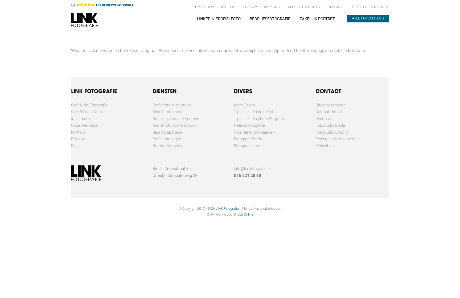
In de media (81, 118)
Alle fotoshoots (304, 7)
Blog (75, 146)
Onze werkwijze (84, 125)
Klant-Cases (244, 105)
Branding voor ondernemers (176, 118)
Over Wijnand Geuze (88, 111)
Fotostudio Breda (330, 125)
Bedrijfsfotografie (270, 19)
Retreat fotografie (168, 146)
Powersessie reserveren (336, 139)
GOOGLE (128, 5)
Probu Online (243, 214)
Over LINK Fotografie (89, 105)
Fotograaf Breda (248, 139)
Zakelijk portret (317, 19)
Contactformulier (330, 111)
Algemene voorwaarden (254, 132)
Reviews (227, 7)
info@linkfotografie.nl (252, 168)
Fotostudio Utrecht (331, 132)
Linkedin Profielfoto (219, 19)
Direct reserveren (330, 105)
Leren (248, 7)
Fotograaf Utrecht (249, 146)
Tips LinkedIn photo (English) (259, 118)
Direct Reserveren (370, 7)
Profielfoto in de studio (172, 105)
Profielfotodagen (167, 139)
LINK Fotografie (227, 208)
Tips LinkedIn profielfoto (255, 111)
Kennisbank (325, 146)
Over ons (271, 7)
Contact (336, 7)
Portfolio (202, 7)
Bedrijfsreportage (167, 132)
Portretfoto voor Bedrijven (175, 125)
